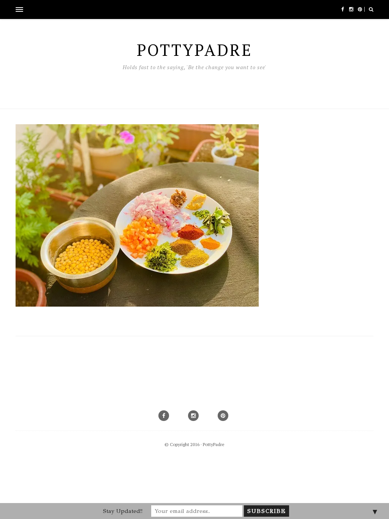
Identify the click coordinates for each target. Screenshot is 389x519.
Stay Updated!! (122, 511)
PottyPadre (214, 444)
